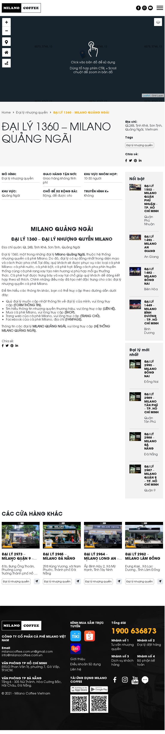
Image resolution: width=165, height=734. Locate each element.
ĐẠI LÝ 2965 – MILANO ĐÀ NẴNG (59, 556)
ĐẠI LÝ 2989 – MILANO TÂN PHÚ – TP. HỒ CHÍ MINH (151, 403)
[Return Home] (6, 52)
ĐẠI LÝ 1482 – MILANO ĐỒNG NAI (150, 275)
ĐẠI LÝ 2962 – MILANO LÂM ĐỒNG (142, 556)
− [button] (6, 30)
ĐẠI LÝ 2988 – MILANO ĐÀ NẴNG (150, 441)
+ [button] (6, 22)
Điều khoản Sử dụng (85, 664)
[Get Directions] (6, 63)
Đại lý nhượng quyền (32, 112)
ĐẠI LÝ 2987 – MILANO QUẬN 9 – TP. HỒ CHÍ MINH (151, 475)
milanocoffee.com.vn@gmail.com (27, 651)
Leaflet (146, 95)
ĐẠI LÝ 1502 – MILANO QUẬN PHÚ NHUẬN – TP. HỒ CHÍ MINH (151, 198)
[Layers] (158, 22)
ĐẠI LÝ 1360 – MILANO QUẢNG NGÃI (81, 112)
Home (6, 112)
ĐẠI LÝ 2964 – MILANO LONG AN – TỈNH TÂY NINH (101, 558)
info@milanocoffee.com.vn (22, 655)
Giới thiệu (77, 659)
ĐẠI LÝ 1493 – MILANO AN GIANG (150, 243)
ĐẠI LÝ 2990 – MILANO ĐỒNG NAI (150, 368)
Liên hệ (75, 669)
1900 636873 (133, 630)
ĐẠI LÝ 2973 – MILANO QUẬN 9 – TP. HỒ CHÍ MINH (17, 558)
